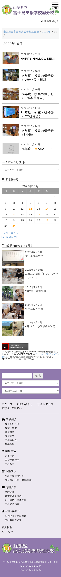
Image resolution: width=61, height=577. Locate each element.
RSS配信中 (11, 236)
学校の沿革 (11, 439)
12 (30, 208)
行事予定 (10, 456)
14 (46, 208)
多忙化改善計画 (13, 496)
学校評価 (10, 492)
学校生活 (10, 451)
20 (38, 214)
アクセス (7, 404)
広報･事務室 (12, 511)
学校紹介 (11, 419)
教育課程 (10, 436)
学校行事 (10, 464)
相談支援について (14, 476)
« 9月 (5, 232)
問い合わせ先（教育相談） (19, 480)
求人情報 (7, 527)
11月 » (14, 232)
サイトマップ (45, 404)
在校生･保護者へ (12, 408)
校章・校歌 (11, 428)
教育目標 (10, 432)
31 (14, 226)
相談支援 (10, 471)
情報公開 (10, 487)
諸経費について (13, 520)
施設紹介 (10, 443)
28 (46, 220)
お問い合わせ (25, 404)
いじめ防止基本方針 (15, 500)
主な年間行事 (12, 459)
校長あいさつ (12, 424)
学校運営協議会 (13, 504)
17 (14, 214)
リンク (8, 532)
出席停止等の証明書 (15, 516)
